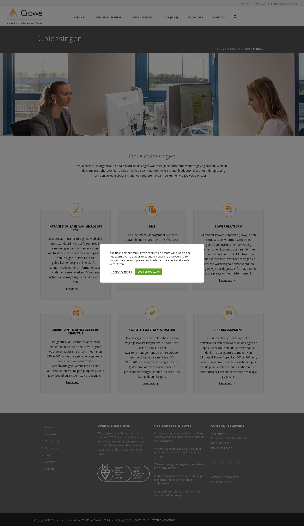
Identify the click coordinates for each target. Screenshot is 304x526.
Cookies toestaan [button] (149, 271)
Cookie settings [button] (121, 272)
